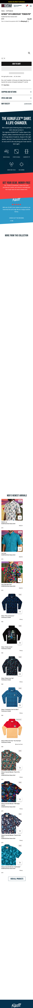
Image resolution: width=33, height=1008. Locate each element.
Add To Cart (16, 64)
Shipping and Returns (8, 92)
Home (3, 11)
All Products (9, 11)
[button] (16, 69)
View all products (16, 879)
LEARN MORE (28, 103)
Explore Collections (16, 1)
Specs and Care (6, 98)
